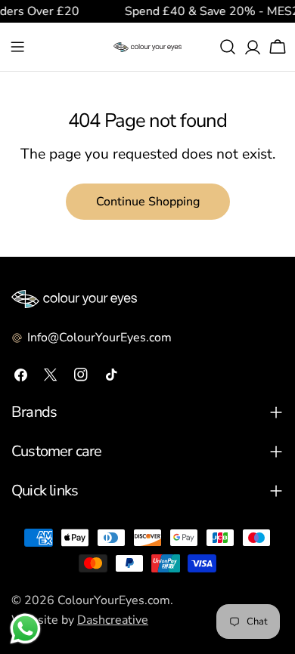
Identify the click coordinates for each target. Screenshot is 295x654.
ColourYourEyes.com (113, 600)
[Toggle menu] (17, 47)
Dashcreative (112, 620)
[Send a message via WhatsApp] (25, 628)
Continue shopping (148, 201)
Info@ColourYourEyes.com (99, 337)
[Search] (228, 47)
